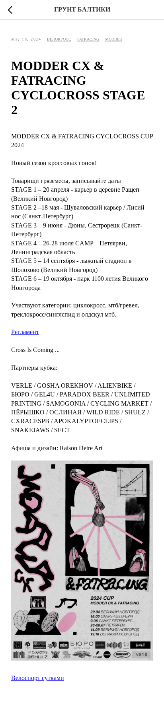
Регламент (25, 331)
